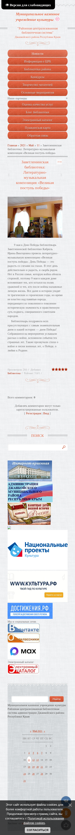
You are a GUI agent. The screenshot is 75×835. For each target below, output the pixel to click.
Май (31, 145)
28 (42, 773)
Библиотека (14, 373)
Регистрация (33, 413)
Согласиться (37, 830)
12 (33, 759)
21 (42, 766)
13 (37, 759)
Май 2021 (37, 730)
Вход (46, 413)
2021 (23, 145)
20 (37, 766)
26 (33, 773)
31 (24, 780)
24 (24, 773)
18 (29, 766)
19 (33, 766)
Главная (12, 145)
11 (38, 145)
